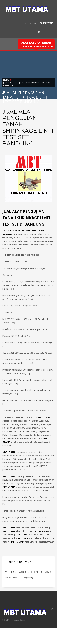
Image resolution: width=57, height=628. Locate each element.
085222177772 (47, 23)
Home (6, 79)
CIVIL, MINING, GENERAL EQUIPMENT (36, 44)
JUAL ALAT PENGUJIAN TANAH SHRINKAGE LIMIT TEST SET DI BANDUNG (26, 218)
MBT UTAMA (8, 527)
